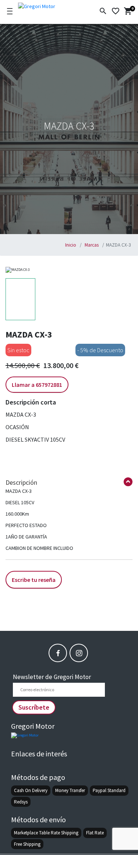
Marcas (91, 245)
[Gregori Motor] (49, 5)
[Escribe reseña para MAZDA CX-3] (34, 571)
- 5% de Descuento (100, 350)
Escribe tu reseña (34, 579)
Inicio (70, 245)
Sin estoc (18, 350)
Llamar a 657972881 (37, 384)
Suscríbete (33, 707)
